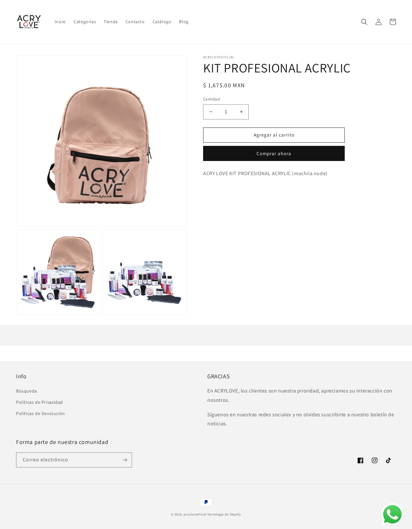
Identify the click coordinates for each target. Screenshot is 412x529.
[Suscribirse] (124, 460)
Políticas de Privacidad (39, 402)
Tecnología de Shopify (224, 514)
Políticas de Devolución (40, 413)
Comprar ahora (274, 153)
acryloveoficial (195, 514)
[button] (364, 22)
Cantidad (211, 99)
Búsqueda (26, 391)
